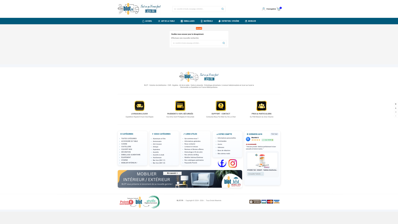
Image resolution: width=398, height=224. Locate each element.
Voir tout (274, 134)
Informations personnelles (227, 138)
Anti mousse (157, 144)
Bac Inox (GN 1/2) (159, 163)
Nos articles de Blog (191, 155)
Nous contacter (189, 144)
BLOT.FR (180, 200)
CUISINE (124, 144)
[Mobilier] (180, 179)
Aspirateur (156, 149)
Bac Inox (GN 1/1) (159, 160)
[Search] (222, 9)
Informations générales (192, 141)
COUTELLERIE (126, 147)
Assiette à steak (158, 155)
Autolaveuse (157, 157)
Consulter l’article (255, 174)
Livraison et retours (191, 147)
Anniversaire (157, 141)
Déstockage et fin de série (193, 152)
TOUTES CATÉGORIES (129, 138)
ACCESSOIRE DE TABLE (129, 141)
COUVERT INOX (126, 149)
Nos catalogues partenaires (194, 160)
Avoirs (220, 144)
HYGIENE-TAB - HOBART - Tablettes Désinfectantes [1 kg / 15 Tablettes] (262, 170)
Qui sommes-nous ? (191, 138)
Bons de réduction (224, 150)
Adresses (221, 147)
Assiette (156, 152)
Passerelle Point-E (190, 163)
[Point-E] (139, 202)
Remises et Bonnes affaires (194, 149)
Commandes (222, 141)
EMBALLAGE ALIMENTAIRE (130, 155)
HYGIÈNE (124, 160)
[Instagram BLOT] (232, 163)
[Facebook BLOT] (222, 163)
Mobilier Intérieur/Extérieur (193, 157)
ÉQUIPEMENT (126, 157)
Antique (155, 147)
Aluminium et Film (159, 139)
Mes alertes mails (224, 154)
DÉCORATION (126, 152)
